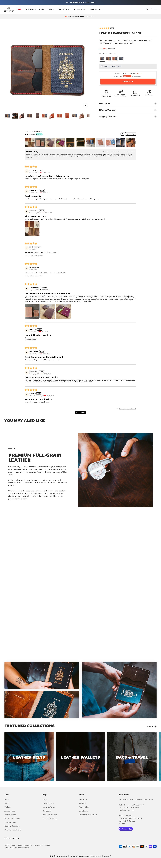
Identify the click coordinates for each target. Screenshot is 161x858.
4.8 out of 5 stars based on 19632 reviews (85, 856)
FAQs (44, 800)
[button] (104, 28)
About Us (83, 800)
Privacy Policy (23, 848)
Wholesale (83, 811)
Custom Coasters (11, 826)
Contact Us (47, 811)
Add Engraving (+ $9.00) (112, 66)
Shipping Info (48, 803)
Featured (94, 9)
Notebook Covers (12, 818)
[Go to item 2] (15, 116)
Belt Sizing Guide (49, 815)
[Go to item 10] (75, 116)
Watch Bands (10, 815)
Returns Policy (48, 807)
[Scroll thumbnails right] (134, 142)
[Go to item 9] (67, 116)
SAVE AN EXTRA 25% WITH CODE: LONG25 (80, 2)
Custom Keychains (12, 830)
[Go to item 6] (45, 116)
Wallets (51, 9)
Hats (6, 803)
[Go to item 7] (52, 116)
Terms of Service (10, 848)
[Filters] (122, 134)
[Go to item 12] (89, 116)
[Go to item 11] (82, 116)
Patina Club (84, 807)
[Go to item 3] (22, 116)
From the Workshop (88, 815)
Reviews (82, 803)
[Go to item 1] (7, 116)
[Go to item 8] (60, 116)
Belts (41, 9)
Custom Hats (10, 822)
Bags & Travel (64, 9)
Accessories (79, 9)
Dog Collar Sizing (49, 818)
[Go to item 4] (30, 116)
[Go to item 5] (37, 116)
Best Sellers (30, 9)
